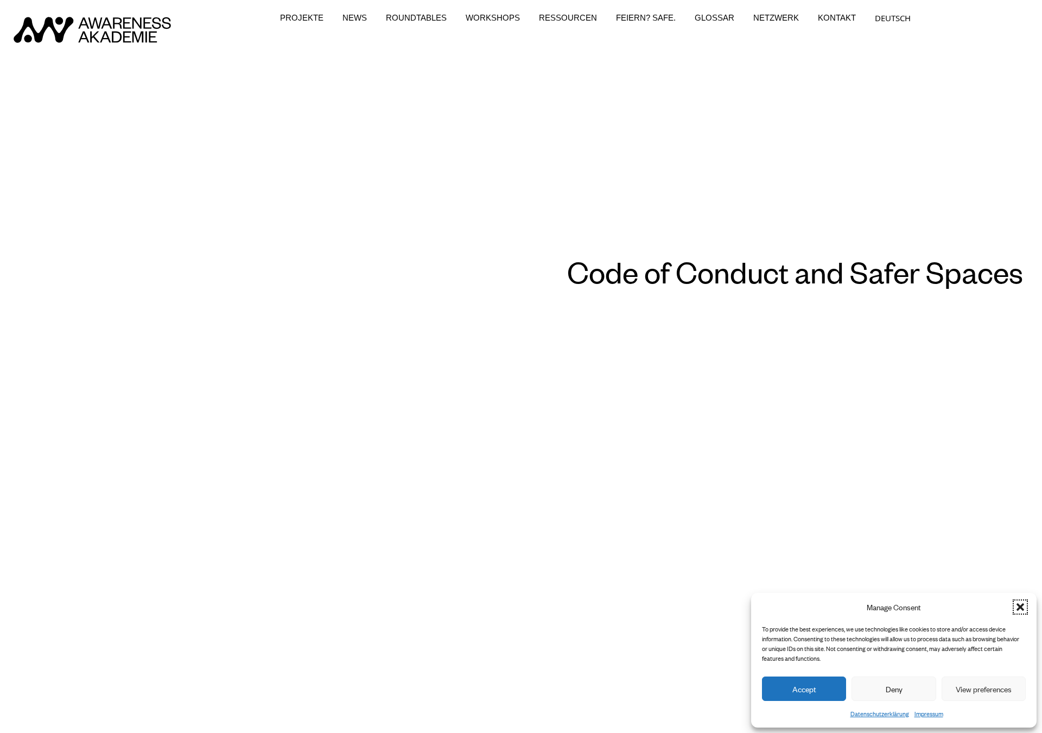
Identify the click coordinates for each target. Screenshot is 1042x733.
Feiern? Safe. (646, 18)
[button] (1020, 607)
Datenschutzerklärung (879, 713)
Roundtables (416, 18)
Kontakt (837, 18)
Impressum (928, 713)
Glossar (714, 18)
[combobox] (893, 18)
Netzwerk (776, 18)
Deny (894, 688)
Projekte (301, 18)
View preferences (984, 688)
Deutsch (893, 18)
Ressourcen (568, 18)
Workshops (493, 18)
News (354, 18)
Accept (804, 688)
